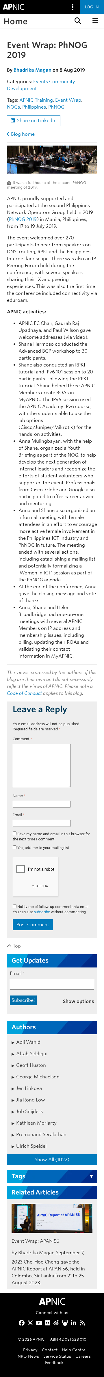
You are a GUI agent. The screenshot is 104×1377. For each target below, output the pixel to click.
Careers (83, 1356)
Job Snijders (29, 1111)
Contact (49, 1349)
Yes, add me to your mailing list (42, 848)
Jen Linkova (29, 1088)
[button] (77, 21)
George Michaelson (38, 1077)
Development (22, 88)
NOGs (13, 107)
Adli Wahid (28, 1042)
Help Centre (74, 1349)
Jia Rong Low (30, 1100)
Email (19, 815)
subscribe (42, 912)
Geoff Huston (31, 1065)
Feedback (54, 1362)
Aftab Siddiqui (31, 1053)
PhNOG (56, 107)
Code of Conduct (24, 693)
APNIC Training (36, 100)
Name (19, 796)
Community (62, 81)
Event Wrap (68, 100)
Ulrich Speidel (31, 1146)
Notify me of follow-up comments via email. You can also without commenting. (51, 909)
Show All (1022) (52, 1159)
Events (40, 81)
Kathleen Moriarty (36, 1123)
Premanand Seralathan (41, 1134)
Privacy (30, 1349)
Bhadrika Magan (32, 70)
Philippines (34, 107)
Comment (22, 739)
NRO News (28, 1356)
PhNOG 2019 (23, 219)
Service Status (57, 1356)
